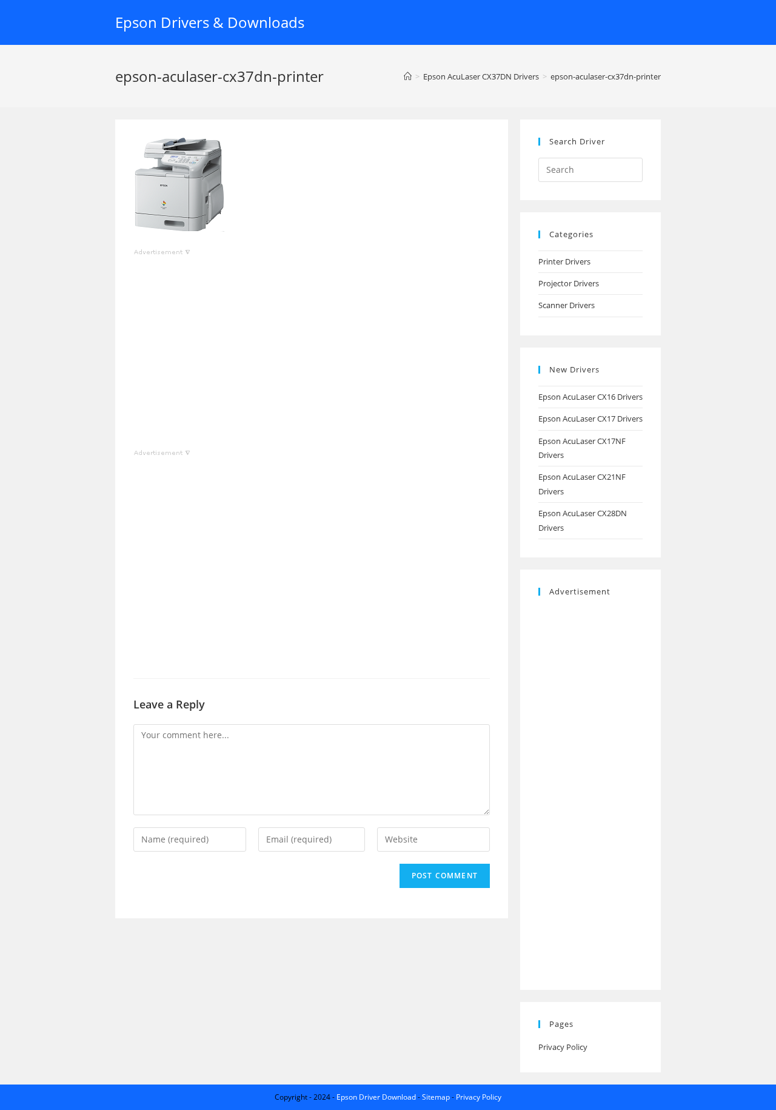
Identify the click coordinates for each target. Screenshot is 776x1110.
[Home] (408, 76)
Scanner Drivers (566, 305)
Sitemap (436, 1097)
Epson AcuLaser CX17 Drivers (590, 418)
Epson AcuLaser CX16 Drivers (590, 396)
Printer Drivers (564, 261)
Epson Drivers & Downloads (209, 22)
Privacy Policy (562, 1046)
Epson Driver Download (376, 1097)
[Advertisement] (311, 344)
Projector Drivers (568, 283)
